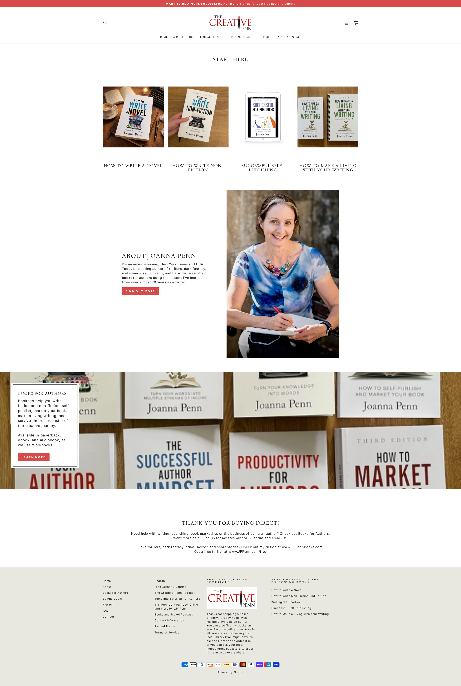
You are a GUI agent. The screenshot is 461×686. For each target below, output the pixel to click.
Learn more (34, 457)
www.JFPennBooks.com (302, 547)
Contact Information (169, 620)
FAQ (279, 37)
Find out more (140, 291)
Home (163, 37)
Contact (294, 37)
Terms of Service (167, 632)
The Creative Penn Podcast (175, 592)
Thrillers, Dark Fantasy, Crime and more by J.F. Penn (176, 606)
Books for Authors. (314, 533)
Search (160, 581)
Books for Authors (205, 37)
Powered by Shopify (230, 672)
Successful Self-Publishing (291, 608)
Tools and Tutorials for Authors (177, 598)
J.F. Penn (155, 273)
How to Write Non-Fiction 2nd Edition (298, 596)
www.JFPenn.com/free (248, 551)
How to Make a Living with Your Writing (300, 614)
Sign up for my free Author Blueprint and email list (244, 538)
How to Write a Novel (286, 590)
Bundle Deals (241, 37)
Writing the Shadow (285, 602)
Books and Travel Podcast (174, 614)
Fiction (264, 37)
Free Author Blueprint (170, 586)
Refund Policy (165, 626)
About (178, 37)
